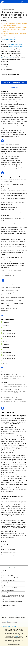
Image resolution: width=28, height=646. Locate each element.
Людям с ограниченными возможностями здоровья (11, 602)
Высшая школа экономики (9, 1)
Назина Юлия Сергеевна (7, 57)
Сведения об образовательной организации (12, 599)
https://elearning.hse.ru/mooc (8, 626)
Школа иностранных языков (15, 44)
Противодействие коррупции (8, 592)
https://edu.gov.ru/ (6, 621)
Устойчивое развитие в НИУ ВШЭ (9, 578)
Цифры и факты (5, 573)
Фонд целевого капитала (7, 590)
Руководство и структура (7, 575)
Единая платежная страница (8, 605)
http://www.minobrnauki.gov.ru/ (9, 615)
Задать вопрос (14, 87)
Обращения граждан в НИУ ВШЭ (9, 587)
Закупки (3, 585)
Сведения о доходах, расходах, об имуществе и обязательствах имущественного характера (12, 595)
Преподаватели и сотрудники (8, 580)
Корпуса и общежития (6, 582)
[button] (9, 567)
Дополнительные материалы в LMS (14, 82)
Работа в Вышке (5, 608)
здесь (12, 634)
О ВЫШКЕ (4, 570)
